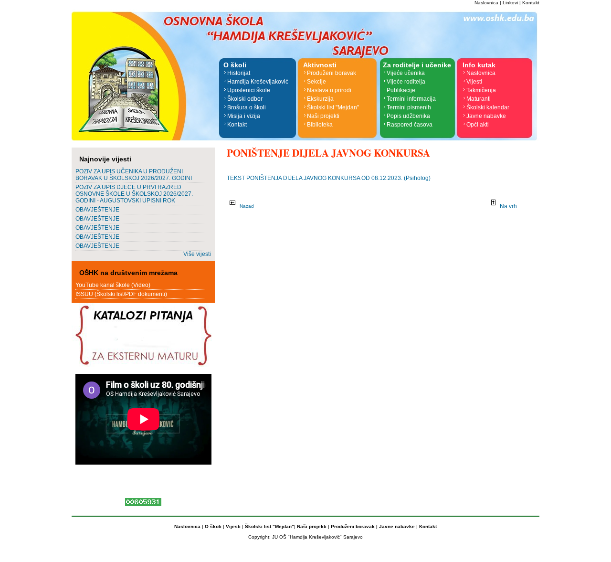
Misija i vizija (243, 116)
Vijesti (474, 81)
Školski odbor (245, 98)
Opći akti (477, 124)
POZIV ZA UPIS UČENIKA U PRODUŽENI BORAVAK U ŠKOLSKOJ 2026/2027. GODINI (133, 174)
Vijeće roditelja (406, 81)
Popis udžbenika (408, 116)
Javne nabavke (486, 116)
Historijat (238, 73)
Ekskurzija (320, 98)
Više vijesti (197, 254)
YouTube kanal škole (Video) (112, 285)
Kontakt (530, 2)
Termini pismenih (409, 107)
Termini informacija (411, 98)
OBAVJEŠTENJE (97, 209)
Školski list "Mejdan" (333, 107)
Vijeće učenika (406, 73)
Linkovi (510, 2)
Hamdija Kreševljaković (257, 81)
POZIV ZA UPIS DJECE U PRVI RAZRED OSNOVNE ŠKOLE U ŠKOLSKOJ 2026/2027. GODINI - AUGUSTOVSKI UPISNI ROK (134, 194)
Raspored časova (409, 124)
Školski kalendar (487, 107)
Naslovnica (486, 2)
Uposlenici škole (248, 90)
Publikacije (401, 90)
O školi (214, 526)
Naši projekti (323, 116)
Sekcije (316, 81)
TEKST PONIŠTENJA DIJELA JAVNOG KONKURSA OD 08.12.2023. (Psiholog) (329, 178)
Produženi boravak (331, 73)
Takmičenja (481, 90)
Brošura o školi (246, 107)
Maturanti (478, 98)
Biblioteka (320, 124)
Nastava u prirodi (329, 90)
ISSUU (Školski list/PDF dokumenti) (121, 294)
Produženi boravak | (353, 526)
